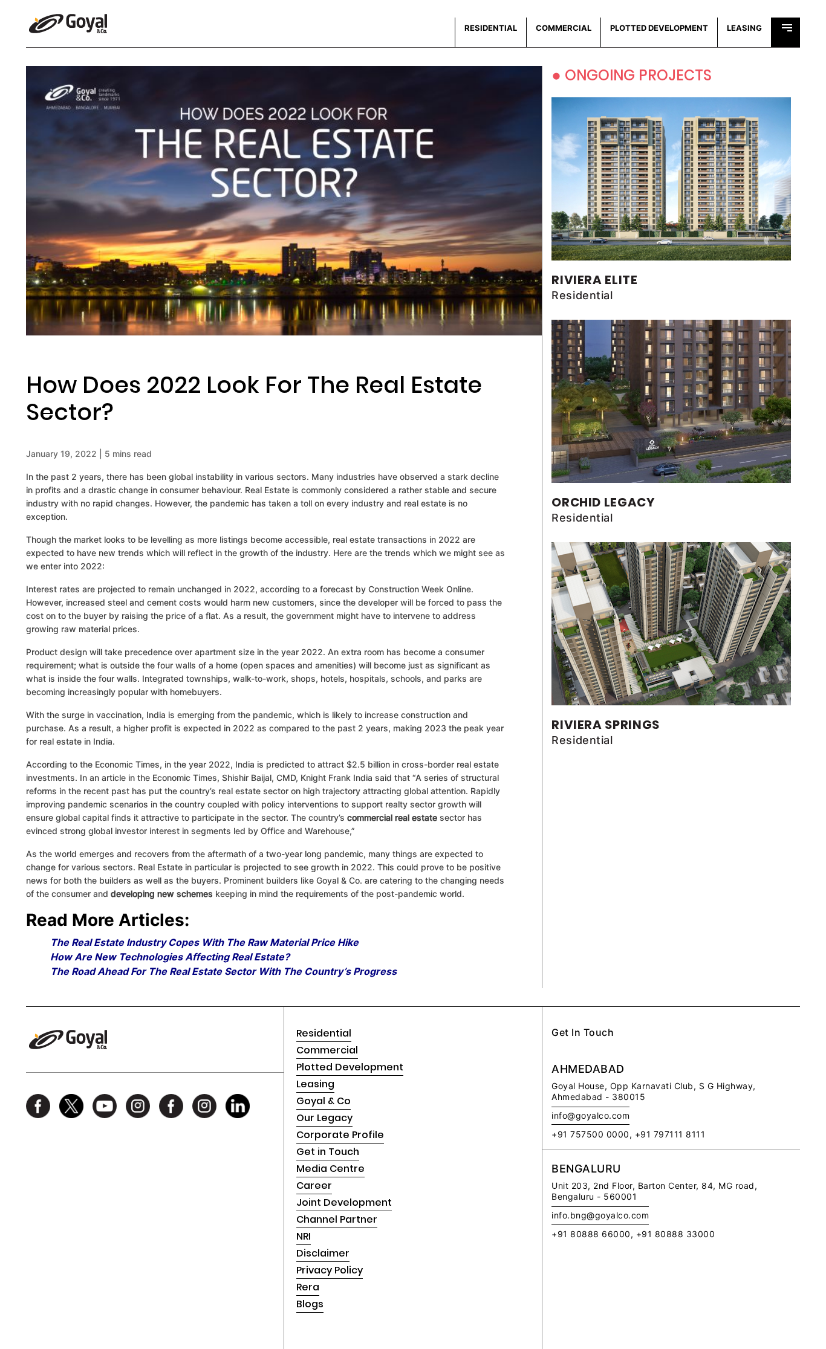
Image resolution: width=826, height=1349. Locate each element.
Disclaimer (323, 1253)
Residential (323, 1033)
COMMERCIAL (563, 28)
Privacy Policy (329, 1270)
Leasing (315, 1084)
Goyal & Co (323, 1101)
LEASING (744, 28)
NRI (303, 1236)
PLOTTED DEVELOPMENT (659, 28)
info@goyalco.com (590, 1115)
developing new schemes (162, 893)
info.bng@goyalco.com (600, 1215)
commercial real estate (392, 817)
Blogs (310, 1304)
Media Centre (330, 1169)
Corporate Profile (340, 1135)
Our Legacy (324, 1118)
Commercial (327, 1050)
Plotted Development (349, 1067)
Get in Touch (327, 1152)
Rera (307, 1287)
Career (314, 1185)
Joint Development (344, 1202)
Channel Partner (336, 1219)
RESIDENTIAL (490, 28)
